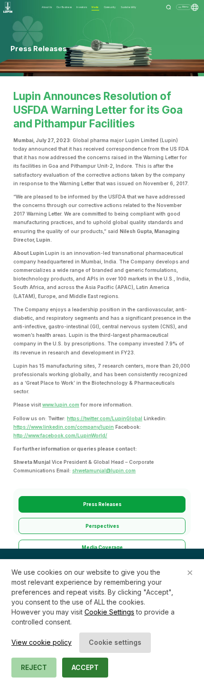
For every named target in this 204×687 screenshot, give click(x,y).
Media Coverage (102, 547)
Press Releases (102, 504)
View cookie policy (41, 642)
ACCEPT (85, 667)
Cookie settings (115, 642)
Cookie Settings (109, 612)
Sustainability (128, 7)
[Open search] (169, 7)
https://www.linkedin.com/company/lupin (63, 427)
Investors (81, 7)
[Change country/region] (194, 7)
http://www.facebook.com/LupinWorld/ (60, 435)
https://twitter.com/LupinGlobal (104, 418)
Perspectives (102, 526)
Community (110, 7)
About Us (47, 7)
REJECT (34, 667)
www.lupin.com (60, 404)
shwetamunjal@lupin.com (104, 470)
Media (95, 7)
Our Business (64, 7)
